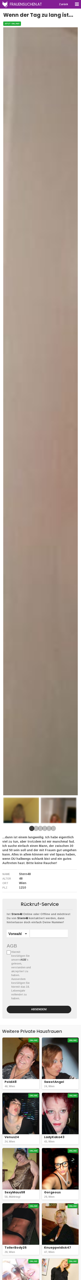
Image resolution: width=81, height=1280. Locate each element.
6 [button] (52, 830)
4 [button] (44, 830)
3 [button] (39, 830)
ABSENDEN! (39, 1009)
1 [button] (31, 830)
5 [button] (48, 830)
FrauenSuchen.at (26, 4)
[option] (21, 810)
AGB (12, 945)
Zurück (63, 4)
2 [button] (35, 830)
